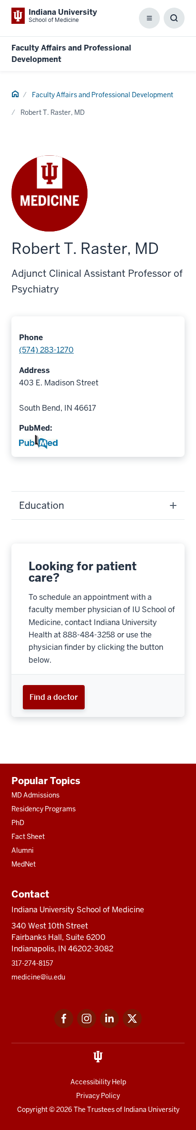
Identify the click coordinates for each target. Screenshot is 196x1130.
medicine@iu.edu (38, 977)
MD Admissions (35, 795)
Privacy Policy (98, 1095)
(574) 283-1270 (46, 350)
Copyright (32, 1109)
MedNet (23, 864)
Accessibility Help (98, 1082)
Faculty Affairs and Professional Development (102, 95)
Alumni (22, 850)
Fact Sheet (28, 836)
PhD (17, 822)
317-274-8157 (32, 963)
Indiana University (151, 1109)
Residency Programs (43, 809)
